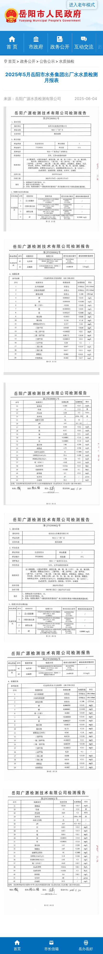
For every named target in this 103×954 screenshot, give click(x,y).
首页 (12, 61)
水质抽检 (66, 61)
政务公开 (27, 61)
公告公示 (47, 61)
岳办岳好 (86, 949)
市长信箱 (51, 949)
